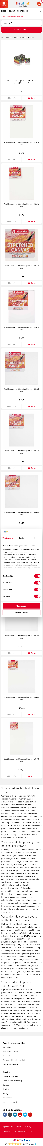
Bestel (33, 98)
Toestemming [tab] (8, 538)
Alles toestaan (21, 606)
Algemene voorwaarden (12, 1126)
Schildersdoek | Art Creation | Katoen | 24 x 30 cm (21, 328)
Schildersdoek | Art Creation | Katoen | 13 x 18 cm (21, 143)
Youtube (20, 1114)
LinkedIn (15, 1114)
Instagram (10, 1114)
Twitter (25, 1114)
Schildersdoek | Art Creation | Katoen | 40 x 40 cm (21, 513)
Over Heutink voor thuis (14, 1043)
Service (6, 1072)
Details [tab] (21, 538)
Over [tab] (35, 538)
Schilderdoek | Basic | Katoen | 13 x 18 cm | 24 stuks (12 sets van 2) (21, 82)
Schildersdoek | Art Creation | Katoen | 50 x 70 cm (21, 760)
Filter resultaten (21, 29)
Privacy (28, 1126)
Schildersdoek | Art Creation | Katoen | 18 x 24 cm (21, 205)
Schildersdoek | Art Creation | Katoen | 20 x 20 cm (21, 267)
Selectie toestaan (21, 612)
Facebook (5, 1114)
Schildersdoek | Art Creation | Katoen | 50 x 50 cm (21, 637)
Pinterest (30, 1114)
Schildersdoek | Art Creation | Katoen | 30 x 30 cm (21, 390)
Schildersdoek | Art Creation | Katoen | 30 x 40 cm (21, 452)
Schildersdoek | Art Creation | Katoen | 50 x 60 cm (21, 698)
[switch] (37, 582)
